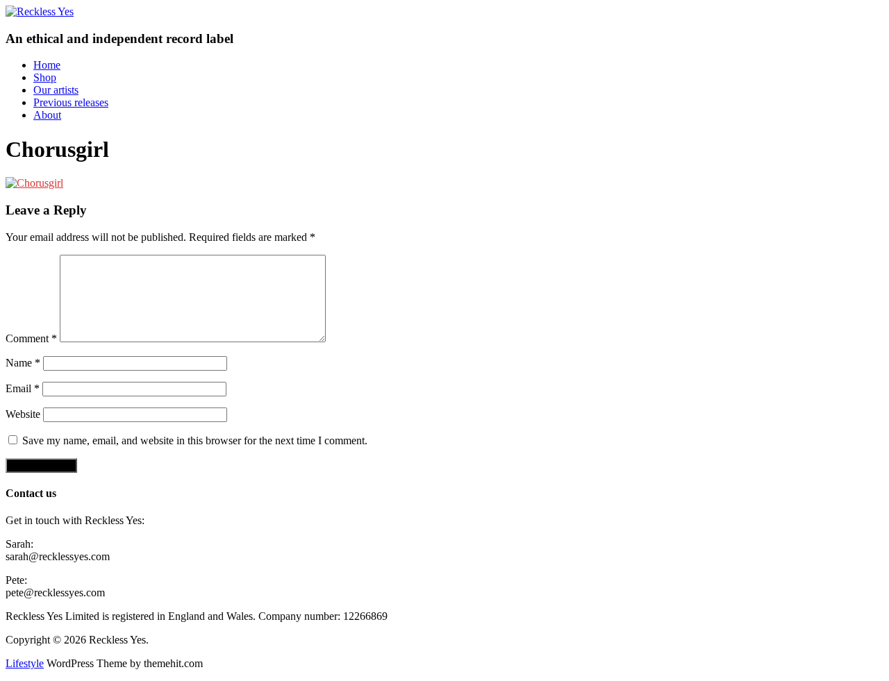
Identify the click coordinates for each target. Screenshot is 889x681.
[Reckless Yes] (40, 11)
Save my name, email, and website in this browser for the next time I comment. (194, 440)
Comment (31, 338)
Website (23, 414)
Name (23, 363)
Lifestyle (25, 663)
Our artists (55, 90)
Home (46, 65)
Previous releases (70, 102)
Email (23, 388)
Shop (44, 77)
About (47, 115)
